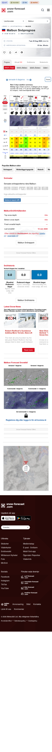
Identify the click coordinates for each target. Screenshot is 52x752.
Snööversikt (6, 551)
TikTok (4, 584)
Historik (40, 169)
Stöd (28, 604)
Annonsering (17, 604)
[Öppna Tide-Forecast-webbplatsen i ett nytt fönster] (24, 2)
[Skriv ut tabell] (21, 52)
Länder (4, 26)
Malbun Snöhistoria (26, 300)
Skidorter (5, 543)
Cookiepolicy (32, 621)
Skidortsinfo (44, 62)
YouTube (5, 588)
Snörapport (8, 169)
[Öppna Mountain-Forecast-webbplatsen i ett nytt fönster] (14, 2)
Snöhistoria (31, 62)
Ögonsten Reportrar (31, 555)
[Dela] (16, 52)
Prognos (7, 62)
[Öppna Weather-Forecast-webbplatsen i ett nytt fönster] (34, 2)
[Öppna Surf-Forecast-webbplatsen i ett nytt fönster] (4, 2)
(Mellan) (22, 67)
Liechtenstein (16, 26)
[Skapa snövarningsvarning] (10, 52)
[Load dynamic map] (26, 468)
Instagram (5, 580)
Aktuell (17, 62)
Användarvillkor (6, 621)
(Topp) (9, 67)
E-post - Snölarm (30, 547)
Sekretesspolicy (20, 621)
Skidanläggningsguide (24, 169)
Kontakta (37, 604)
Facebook (5, 576)
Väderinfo (27, 559)
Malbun (28, 26)
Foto (3, 559)
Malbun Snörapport (26, 242)
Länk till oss (6, 609)
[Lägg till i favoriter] (4, 52)
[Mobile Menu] (48, 10)
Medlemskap (28, 543)
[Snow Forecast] (12, 10)
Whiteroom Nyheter (9, 555)
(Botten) (35, 67)
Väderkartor (6, 547)
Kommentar (19, 609)
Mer (5, 122)
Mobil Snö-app (29, 551)
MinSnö (4, 562)
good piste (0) (12, 236)
